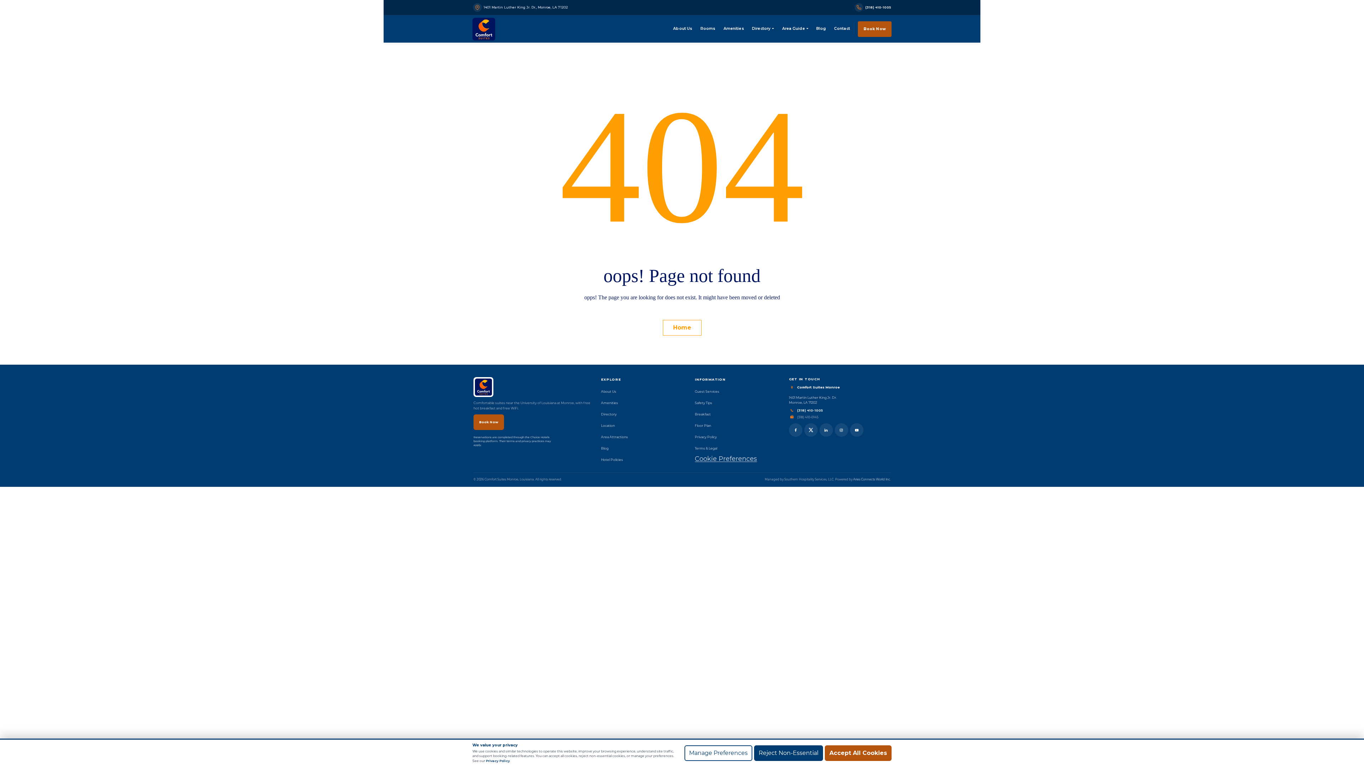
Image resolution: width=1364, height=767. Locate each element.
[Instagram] (841, 430)
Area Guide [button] (793, 28)
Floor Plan (703, 426)
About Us (682, 28)
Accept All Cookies (858, 753)
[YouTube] (857, 430)
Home (682, 327)
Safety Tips (703, 403)
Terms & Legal (706, 448)
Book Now (875, 29)
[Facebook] (795, 430)
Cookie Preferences (726, 459)
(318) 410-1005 (810, 410)
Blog (821, 28)
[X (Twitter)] (811, 430)
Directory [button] (761, 28)
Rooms (708, 28)
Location (608, 426)
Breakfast (703, 414)
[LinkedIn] (826, 430)
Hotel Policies (612, 460)
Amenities (734, 28)
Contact (842, 28)
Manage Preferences (718, 753)
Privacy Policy (706, 437)
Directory (609, 414)
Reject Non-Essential (788, 753)
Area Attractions (614, 437)
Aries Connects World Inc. (872, 479)
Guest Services (707, 391)
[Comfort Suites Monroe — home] (483, 29)
